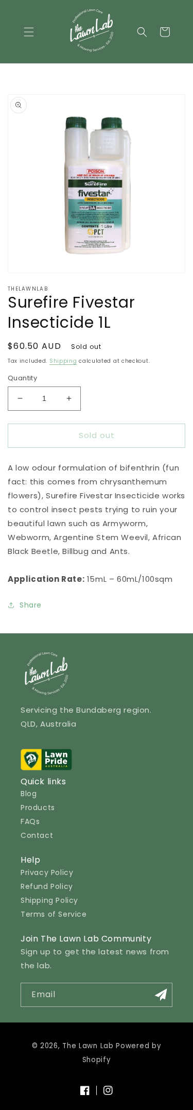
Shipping (63, 361)
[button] (28, 32)
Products (38, 807)
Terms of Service (54, 914)
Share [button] (31, 605)
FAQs (30, 821)
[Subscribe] (160, 995)
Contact (37, 835)
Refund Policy (47, 886)
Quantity (22, 378)
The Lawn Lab (87, 1046)
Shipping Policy (49, 900)
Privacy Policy (47, 872)
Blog (29, 793)
